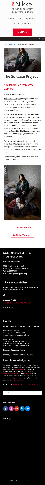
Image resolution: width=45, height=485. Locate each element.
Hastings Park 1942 (22, 227)
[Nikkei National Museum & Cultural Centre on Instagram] (11, 408)
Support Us (29, 18)
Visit (19, 18)
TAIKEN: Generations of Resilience (17, 303)
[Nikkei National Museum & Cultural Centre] (22, 7)
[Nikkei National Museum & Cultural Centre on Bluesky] (27, 408)
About (11, 18)
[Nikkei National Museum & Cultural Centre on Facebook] (5, 408)
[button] (39, 39)
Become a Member (22, 23)
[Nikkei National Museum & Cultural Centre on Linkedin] (22, 408)
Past (18, 44)
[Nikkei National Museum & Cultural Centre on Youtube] (16, 408)
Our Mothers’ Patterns (22, 235)
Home (7, 44)
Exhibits (13, 44)
